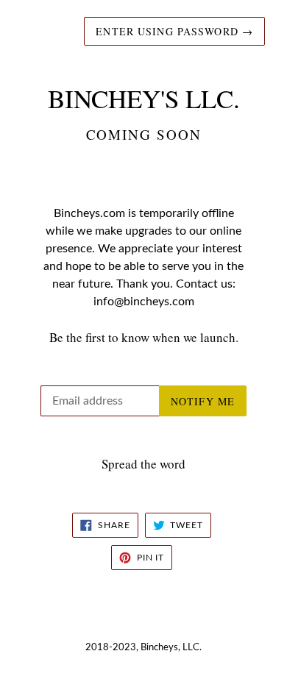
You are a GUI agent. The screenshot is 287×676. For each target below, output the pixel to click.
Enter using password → (174, 31)
